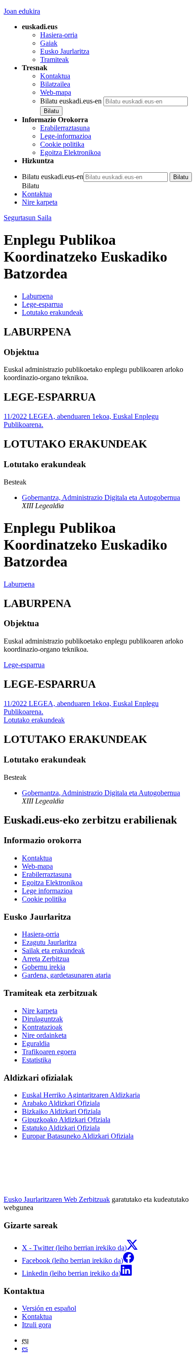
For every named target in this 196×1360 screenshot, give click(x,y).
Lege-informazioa (65, 136)
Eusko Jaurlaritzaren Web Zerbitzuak (57, 1199)
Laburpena (19, 584)
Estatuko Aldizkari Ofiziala (61, 1128)
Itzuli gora (36, 1325)
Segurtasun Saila (28, 218)
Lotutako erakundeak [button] (52, 312)
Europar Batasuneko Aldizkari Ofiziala (78, 1136)
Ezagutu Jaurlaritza (49, 942)
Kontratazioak (42, 1027)
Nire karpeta (39, 202)
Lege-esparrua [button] (42, 304)
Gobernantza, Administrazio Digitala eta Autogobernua (101, 497)
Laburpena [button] (37, 296)
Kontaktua (55, 76)
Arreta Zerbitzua (45, 959)
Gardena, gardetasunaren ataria (66, 975)
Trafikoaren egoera (49, 1052)
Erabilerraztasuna (65, 128)
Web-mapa (55, 92)
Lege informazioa (47, 891)
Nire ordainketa (44, 1035)
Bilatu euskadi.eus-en (71, 101)
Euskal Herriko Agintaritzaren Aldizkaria (81, 1095)
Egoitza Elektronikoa (70, 152)
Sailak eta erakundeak (53, 950)
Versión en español (49, 1308)
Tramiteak (54, 59)
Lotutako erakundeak (34, 720)
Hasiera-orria (58, 35)
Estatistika (36, 1060)
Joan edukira (22, 11)
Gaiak (48, 43)
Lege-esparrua (24, 665)
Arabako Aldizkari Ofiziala (61, 1103)
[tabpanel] (98, 354)
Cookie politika (62, 144)
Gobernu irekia (43, 967)
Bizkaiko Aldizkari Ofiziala (61, 1111)
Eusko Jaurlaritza (64, 51)
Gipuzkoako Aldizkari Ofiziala (66, 1119)
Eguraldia (36, 1043)
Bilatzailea (55, 84)
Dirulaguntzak (42, 1019)
